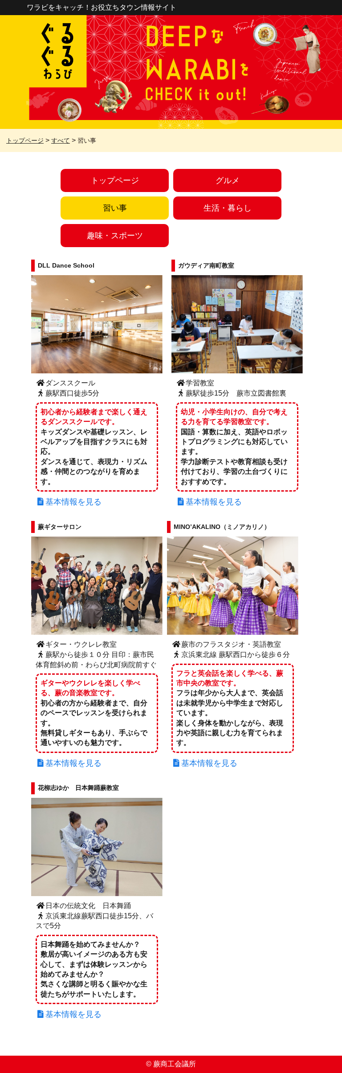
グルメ (228, 180)
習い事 (115, 208)
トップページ (115, 180)
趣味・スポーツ (115, 235)
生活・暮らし (228, 208)
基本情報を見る (73, 501)
